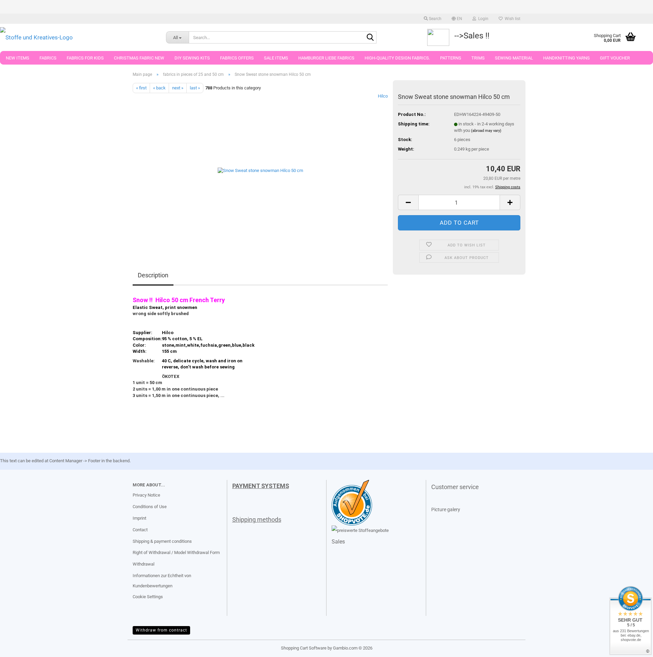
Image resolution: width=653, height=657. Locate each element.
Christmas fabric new (139, 57)
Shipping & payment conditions (162, 541)
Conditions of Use (150, 506)
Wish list (511, 18)
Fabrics (47, 57)
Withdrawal (143, 564)
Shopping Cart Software (303, 648)
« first (141, 87)
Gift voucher (615, 57)
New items (17, 57)
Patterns (450, 57)
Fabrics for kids (85, 57)
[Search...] (370, 38)
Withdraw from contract (161, 630)
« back (159, 87)
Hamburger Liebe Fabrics (326, 57)
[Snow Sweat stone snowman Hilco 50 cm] (260, 169)
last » (195, 87)
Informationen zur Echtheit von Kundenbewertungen (162, 580)
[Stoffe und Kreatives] (78, 37)
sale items (276, 57)
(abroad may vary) (486, 130)
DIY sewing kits (192, 57)
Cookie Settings (148, 596)
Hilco (383, 96)
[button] (457, 19)
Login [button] (482, 18)
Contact (140, 529)
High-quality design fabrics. (397, 57)
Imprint (139, 518)
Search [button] (434, 18)
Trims (478, 57)
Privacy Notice (146, 495)
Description (153, 275)
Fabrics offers (237, 57)
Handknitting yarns (566, 57)
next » (177, 87)
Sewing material (514, 57)
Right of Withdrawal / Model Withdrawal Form (176, 552)
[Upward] (19, 647)
